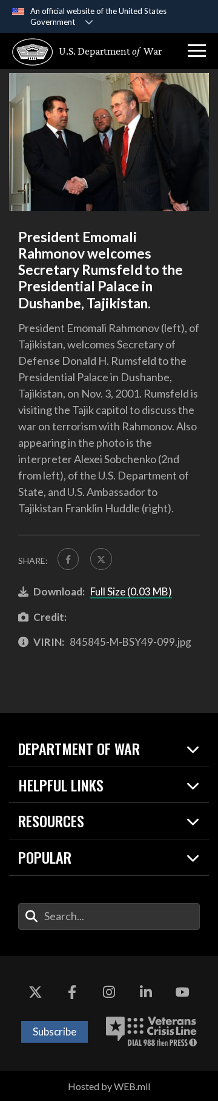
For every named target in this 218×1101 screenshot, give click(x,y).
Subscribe (54, 1031)
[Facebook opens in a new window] (72, 992)
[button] (197, 51)
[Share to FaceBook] (68, 558)
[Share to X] (100, 558)
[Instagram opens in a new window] (109, 992)
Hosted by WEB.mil (109, 1086)
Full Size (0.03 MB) (131, 591)
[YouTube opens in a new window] (183, 992)
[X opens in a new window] (35, 992)
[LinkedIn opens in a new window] (146, 992)
